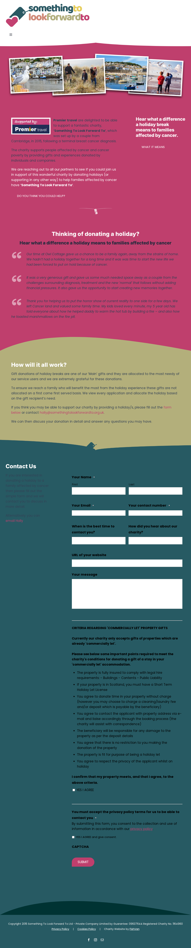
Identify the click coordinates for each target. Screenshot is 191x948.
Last (132, 484)
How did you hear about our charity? (153, 529)
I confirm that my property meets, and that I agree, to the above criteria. (122, 779)
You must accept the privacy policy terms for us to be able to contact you (125, 814)
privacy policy (141, 829)
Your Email (83, 505)
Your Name (83, 477)
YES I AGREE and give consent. (96, 837)
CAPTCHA (80, 846)
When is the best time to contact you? (93, 529)
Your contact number (149, 505)
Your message (84, 574)
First (75, 484)
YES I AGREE (85, 790)
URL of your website (89, 555)
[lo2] (48, 5)
